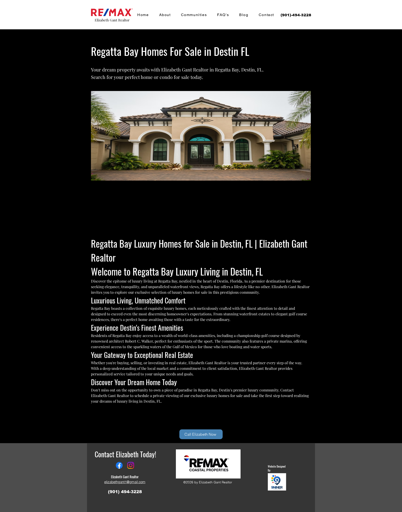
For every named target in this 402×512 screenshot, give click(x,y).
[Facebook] (119, 465)
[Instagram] (130, 465)
